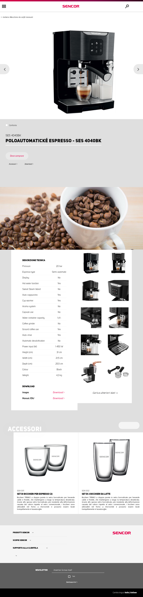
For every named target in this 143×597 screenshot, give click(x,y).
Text (73, 576)
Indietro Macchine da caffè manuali (18, 17)
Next (138, 69)
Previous (4, 69)
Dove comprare (17, 156)
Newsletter (41, 570)
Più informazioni (45, 501)
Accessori (12, 164)
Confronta (13, 125)
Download (28, 164)
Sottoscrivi (71, 582)
